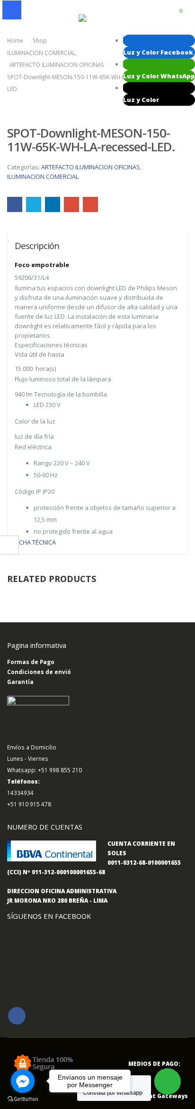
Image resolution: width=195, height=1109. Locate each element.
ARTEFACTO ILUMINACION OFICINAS (90, 167)
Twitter (33, 204)
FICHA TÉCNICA (36, 542)
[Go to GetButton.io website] (23, 1099)
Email (90, 204)
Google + (71, 204)
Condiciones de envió (39, 671)
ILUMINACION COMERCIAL (43, 176)
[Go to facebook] (23, 1081)
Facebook (14, 204)
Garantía (20, 681)
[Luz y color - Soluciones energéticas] (97, 18)
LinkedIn (52, 204)
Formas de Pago (30, 661)
